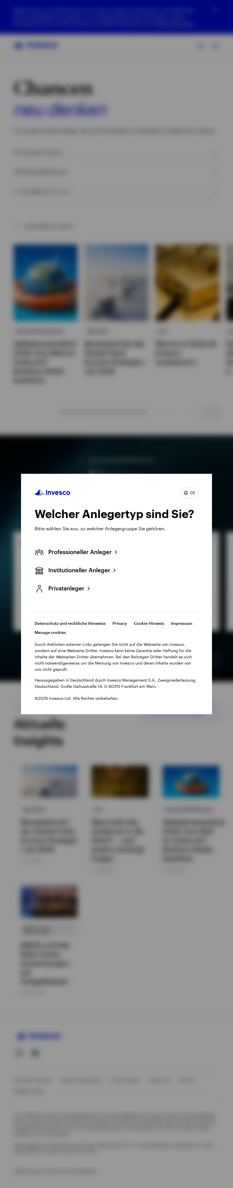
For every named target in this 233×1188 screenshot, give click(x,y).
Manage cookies (50, 632)
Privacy (120, 623)
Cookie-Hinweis (149, 623)
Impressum (181, 623)
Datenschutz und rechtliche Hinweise (70, 623)
